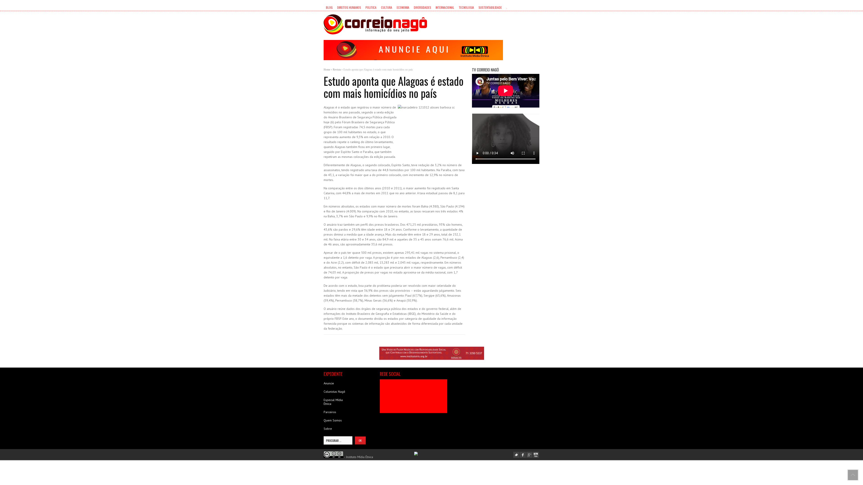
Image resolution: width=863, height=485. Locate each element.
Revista (337, 69)
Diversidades (422, 7)
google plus (529, 455)
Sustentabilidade (490, 7)
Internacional (445, 7)
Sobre (328, 429)
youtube (536, 455)
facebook (523, 455)
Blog (329, 7)
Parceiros (330, 412)
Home (327, 69)
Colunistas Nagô (334, 392)
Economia (403, 7)
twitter (516, 455)
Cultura (386, 7)
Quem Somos (333, 420)
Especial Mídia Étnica (333, 402)
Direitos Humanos (349, 7)
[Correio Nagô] (375, 24)
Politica (370, 7)
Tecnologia (466, 7)
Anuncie (329, 383)
